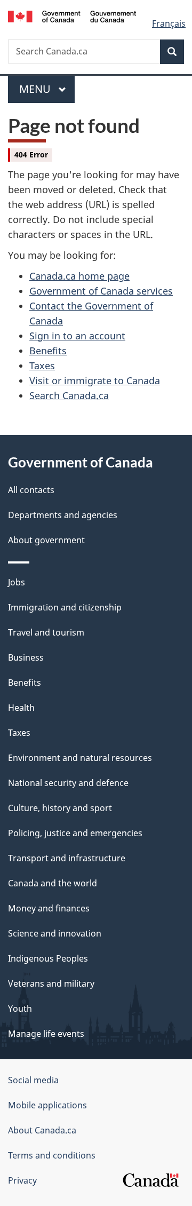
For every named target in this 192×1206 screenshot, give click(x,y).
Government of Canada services (101, 290)
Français (169, 23)
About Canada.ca (42, 1130)
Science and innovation (54, 933)
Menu (36, 89)
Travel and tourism (46, 632)
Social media (33, 1080)
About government (46, 540)
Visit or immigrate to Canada (94, 380)
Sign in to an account (77, 335)
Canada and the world (52, 883)
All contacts (31, 490)
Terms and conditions (51, 1155)
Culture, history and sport (60, 808)
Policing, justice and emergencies (75, 833)
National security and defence (68, 783)
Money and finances (49, 908)
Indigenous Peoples (48, 958)
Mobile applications (47, 1105)
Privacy (22, 1180)
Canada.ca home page (79, 275)
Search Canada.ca (69, 395)
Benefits (48, 350)
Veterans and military (51, 983)
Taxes (42, 365)
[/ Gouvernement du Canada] (72, 15)
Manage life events (46, 1034)
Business (26, 657)
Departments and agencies (62, 515)
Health (21, 707)
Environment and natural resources (80, 758)
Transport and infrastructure (66, 858)
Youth (20, 1008)
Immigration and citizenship (65, 607)
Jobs (16, 582)
